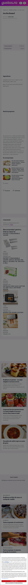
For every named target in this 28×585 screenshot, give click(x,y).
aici (18, 566)
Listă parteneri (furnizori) (4, 578)
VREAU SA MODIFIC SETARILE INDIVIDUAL (14, 583)
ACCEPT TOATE (13, 581)
